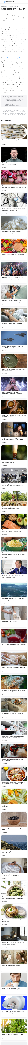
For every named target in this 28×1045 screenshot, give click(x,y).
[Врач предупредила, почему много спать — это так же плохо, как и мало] (14, 869)
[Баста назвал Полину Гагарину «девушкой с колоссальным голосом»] (14, 387)
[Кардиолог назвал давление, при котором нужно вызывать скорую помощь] (14, 295)
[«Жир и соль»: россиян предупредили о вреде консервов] (14, 364)
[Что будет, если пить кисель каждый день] (14, 639)
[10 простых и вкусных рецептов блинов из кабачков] (14, 915)
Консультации (4, 6)
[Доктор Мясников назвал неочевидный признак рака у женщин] (14, 938)
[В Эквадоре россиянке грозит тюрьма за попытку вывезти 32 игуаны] (14, 685)
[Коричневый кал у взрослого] (14, 616)
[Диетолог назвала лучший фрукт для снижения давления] (14, 1029)
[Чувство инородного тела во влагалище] (14, 662)
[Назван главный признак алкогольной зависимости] (14, 754)
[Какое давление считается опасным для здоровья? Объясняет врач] (14, 204)
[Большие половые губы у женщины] (14, 318)
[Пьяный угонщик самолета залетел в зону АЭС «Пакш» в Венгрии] (14, 341)
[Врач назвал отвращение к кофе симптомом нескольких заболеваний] (14, 983)
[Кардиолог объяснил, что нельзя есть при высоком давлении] (14, 410)
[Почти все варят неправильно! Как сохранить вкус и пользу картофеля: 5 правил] (14, 548)
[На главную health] (10, 1)
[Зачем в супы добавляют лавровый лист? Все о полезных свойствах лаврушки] (14, 892)
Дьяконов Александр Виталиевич (16, 58)
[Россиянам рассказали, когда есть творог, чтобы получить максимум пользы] (14, 227)
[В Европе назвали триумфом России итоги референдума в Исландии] (14, 272)
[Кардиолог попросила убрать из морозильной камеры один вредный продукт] (14, 433)
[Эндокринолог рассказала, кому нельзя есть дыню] (14, 800)
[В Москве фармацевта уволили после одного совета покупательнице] (14, 731)
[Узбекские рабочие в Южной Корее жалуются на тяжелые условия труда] (14, 479)
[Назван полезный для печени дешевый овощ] (14, 249)
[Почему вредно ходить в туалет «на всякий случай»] (14, 961)
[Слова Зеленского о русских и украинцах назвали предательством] (14, 158)
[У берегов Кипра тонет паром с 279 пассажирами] (14, 846)
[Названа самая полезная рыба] (14, 135)
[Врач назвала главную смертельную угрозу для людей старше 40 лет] (14, 525)
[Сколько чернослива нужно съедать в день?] (14, 823)
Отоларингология (13, 6)
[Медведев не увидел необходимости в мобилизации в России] (14, 571)
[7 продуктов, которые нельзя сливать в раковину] (14, 708)
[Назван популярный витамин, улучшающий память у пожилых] (14, 502)
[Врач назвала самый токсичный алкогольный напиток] (14, 456)
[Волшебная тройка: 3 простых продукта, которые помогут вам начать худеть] (14, 777)
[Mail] (5, 1)
